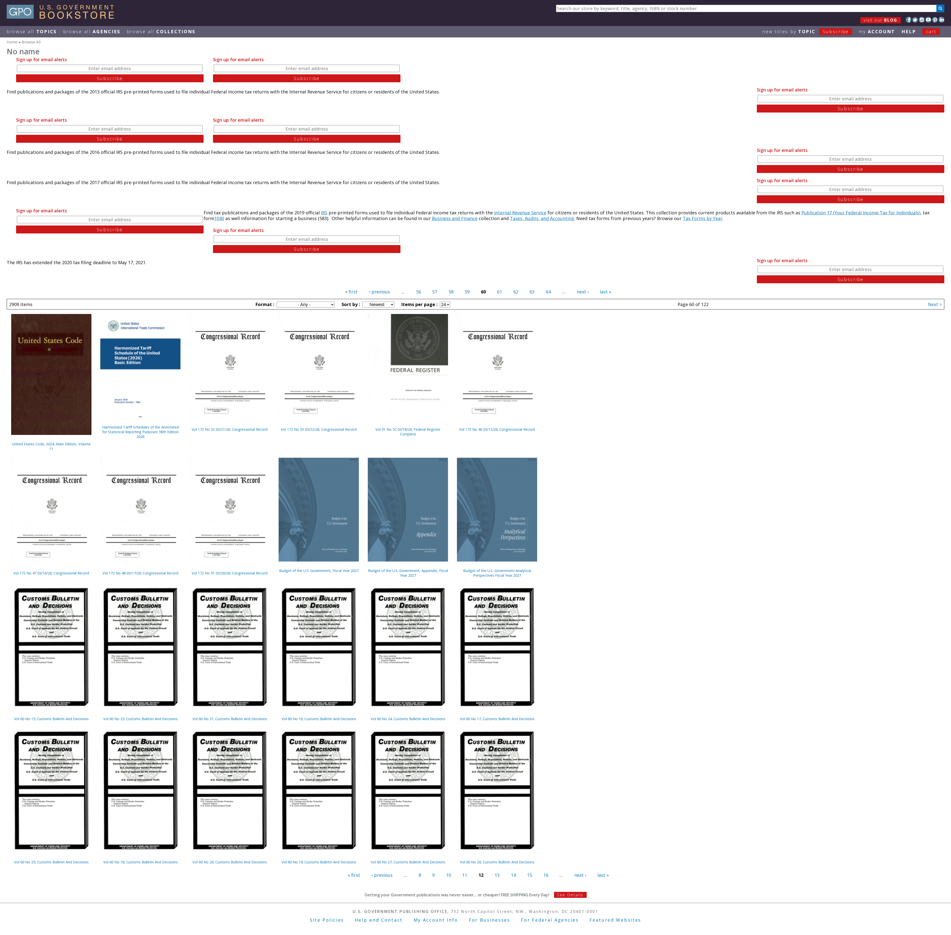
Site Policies (327, 920)
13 (497, 875)
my (877, 31)
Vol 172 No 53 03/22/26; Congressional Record (319, 429)
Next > (935, 304)
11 (464, 875)
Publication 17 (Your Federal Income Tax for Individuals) (860, 213)
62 (515, 292)
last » (605, 292)
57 (434, 292)
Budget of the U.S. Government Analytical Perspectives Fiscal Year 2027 (497, 573)
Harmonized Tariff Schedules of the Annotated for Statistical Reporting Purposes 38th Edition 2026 (140, 432)
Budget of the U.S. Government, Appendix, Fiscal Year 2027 (408, 573)
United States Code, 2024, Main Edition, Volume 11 (51, 446)
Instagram (922, 20)
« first (351, 292)
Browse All (32, 31)
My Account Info (436, 920)
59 (467, 292)
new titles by (805, 31)
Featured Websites (615, 920)
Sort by (350, 304)
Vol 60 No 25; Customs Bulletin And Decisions (51, 862)
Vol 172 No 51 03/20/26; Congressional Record (229, 573)
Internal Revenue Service (520, 213)
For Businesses (489, 920)
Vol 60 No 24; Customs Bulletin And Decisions (408, 718)
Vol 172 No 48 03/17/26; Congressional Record (140, 573)
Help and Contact (379, 920)
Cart (931, 31)
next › (583, 292)
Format (264, 304)
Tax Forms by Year (702, 218)
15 (529, 875)
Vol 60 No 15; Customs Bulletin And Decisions (51, 718)
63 (531, 292)
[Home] (62, 17)
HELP (908, 31)
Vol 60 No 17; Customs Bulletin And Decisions (497, 718)
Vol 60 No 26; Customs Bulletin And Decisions (229, 862)
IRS (324, 213)
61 (499, 292)
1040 (219, 218)
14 (513, 875)
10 (448, 875)
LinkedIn (941, 20)
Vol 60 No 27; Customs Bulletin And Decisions (408, 862)
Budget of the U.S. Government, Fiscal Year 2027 (319, 570)
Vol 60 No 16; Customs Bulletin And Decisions (319, 718)
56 (418, 292)
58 (451, 292)
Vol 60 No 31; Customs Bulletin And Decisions (229, 718)
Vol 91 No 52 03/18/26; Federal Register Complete (407, 431)
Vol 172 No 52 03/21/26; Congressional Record (229, 429)
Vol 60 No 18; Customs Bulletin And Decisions (140, 862)
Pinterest (935, 20)
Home (12, 41)
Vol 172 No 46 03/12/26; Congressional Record (497, 429)
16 (545, 875)
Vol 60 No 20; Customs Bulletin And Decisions (497, 862)
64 (548, 292)
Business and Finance (454, 218)
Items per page (418, 304)
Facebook (908, 20)
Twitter (915, 20)
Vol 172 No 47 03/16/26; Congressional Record (51, 573)
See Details (570, 895)
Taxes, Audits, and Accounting (542, 218)
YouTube (928, 20)
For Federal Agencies (550, 920)
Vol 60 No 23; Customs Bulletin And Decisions (140, 718)
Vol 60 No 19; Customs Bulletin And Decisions (319, 862)
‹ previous (379, 292)
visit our (881, 20)
